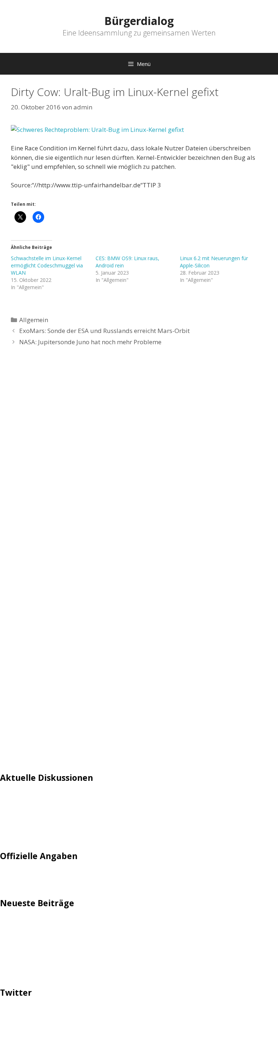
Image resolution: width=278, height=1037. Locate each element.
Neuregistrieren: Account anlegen (48, 821)
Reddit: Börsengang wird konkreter (50, 947)
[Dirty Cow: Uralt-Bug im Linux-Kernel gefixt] (139, 129)
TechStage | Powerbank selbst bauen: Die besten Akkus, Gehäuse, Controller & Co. (116, 958)
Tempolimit (17, 832)
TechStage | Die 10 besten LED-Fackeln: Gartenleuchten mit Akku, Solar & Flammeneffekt (126, 925)
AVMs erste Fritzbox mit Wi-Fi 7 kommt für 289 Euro (74, 936)
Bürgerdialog (139, 20)
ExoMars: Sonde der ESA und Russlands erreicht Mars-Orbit (104, 330)
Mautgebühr (18, 810)
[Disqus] (139, 461)
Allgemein (33, 320)
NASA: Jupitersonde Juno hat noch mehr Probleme (90, 342)
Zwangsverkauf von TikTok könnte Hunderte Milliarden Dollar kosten (99, 969)
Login (8, 799)
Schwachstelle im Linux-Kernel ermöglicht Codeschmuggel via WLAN (47, 265)
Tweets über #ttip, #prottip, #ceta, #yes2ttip (64, 1014)
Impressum (16, 878)
